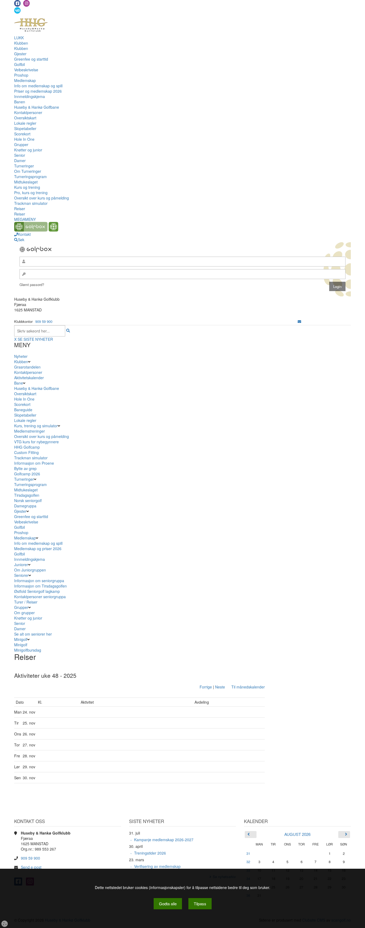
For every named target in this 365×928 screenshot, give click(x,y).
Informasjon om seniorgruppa (39, 580)
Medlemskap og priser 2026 (37, 548)
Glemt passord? (32, 284)
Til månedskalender (248, 687)
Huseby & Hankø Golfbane (36, 107)
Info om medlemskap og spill (38, 85)
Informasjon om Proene (34, 463)
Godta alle (168, 903)
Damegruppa (25, 505)
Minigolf (20, 639)
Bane (18, 383)
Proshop (21, 75)
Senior (19, 155)
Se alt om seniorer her (33, 634)
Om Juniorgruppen (30, 570)
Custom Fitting (26, 452)
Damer (20, 160)
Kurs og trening (27, 187)
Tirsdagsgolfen (26, 495)
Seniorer (21, 575)
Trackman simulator (31, 203)
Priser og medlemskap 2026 (38, 91)
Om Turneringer (27, 171)
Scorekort (22, 133)
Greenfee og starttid (31, 59)
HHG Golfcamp (27, 447)
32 (248, 861)
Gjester (20, 53)
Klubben (21, 43)
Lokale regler (25, 123)
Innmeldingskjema (29, 96)
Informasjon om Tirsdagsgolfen (40, 586)
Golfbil (19, 64)
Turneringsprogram (30, 176)
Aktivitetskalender (29, 377)
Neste (220, 687)
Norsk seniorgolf (28, 500)
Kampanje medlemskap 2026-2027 (163, 839)
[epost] (299, 321)
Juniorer (21, 564)
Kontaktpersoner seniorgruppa (40, 596)
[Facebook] (17, 3)
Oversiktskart (25, 117)
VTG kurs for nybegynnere (36, 441)
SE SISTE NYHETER (35, 339)
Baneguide (23, 409)
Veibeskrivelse (26, 69)
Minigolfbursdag (27, 650)
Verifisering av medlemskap (157, 866)
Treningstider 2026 (150, 853)
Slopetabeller (25, 128)
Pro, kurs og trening (31, 192)
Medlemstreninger (29, 431)
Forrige (206, 687)
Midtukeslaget (26, 182)
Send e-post (31, 867)
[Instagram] (26, 3)
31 (248, 853)
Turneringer (24, 166)
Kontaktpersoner (28, 112)
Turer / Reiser (25, 602)
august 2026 (297, 834)
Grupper (21, 144)
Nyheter (21, 356)
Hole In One (24, 139)
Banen (19, 101)
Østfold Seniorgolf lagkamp (37, 591)
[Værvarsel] (17, 10)
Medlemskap (25, 80)
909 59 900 (43, 321)
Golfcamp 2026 (27, 473)
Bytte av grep (25, 468)
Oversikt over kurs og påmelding (41, 198)
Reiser (19, 208)
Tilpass (200, 903)
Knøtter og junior (28, 149)
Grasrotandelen (27, 367)
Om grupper (24, 612)
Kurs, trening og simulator (36, 425)
